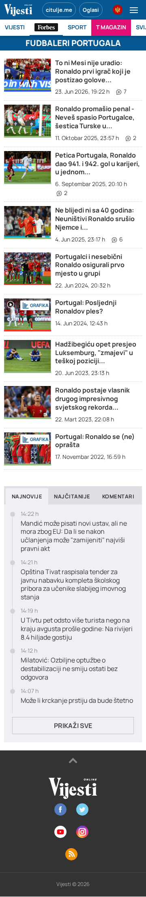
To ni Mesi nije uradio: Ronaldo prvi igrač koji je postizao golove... (93, 71)
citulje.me (59, 9)
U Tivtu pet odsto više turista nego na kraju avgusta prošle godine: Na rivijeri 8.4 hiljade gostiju (77, 628)
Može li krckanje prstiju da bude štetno (77, 700)
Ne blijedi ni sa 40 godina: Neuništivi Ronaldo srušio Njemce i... (95, 219)
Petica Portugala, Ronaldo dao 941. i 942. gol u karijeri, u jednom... (97, 164)
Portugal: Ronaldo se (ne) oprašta (95, 441)
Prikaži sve (73, 725)
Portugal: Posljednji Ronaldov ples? (85, 307)
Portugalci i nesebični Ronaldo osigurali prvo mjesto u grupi (90, 265)
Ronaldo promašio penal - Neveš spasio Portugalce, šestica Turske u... (95, 117)
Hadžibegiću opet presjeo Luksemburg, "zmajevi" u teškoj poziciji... (95, 353)
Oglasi (91, 9)
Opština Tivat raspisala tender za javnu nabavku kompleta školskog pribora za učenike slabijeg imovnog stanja (73, 584)
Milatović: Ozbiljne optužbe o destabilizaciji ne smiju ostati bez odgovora (69, 668)
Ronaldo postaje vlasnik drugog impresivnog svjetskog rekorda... (92, 399)
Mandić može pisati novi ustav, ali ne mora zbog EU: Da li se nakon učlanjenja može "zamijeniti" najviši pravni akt (74, 536)
